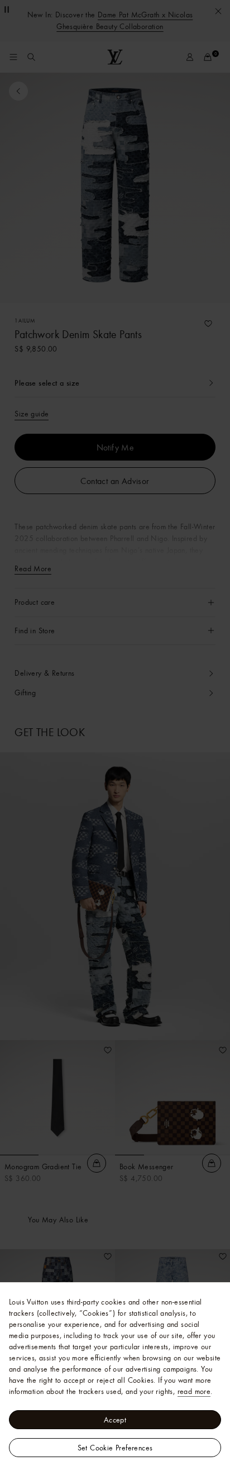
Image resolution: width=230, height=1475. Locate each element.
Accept (115, 1420)
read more (194, 1391)
